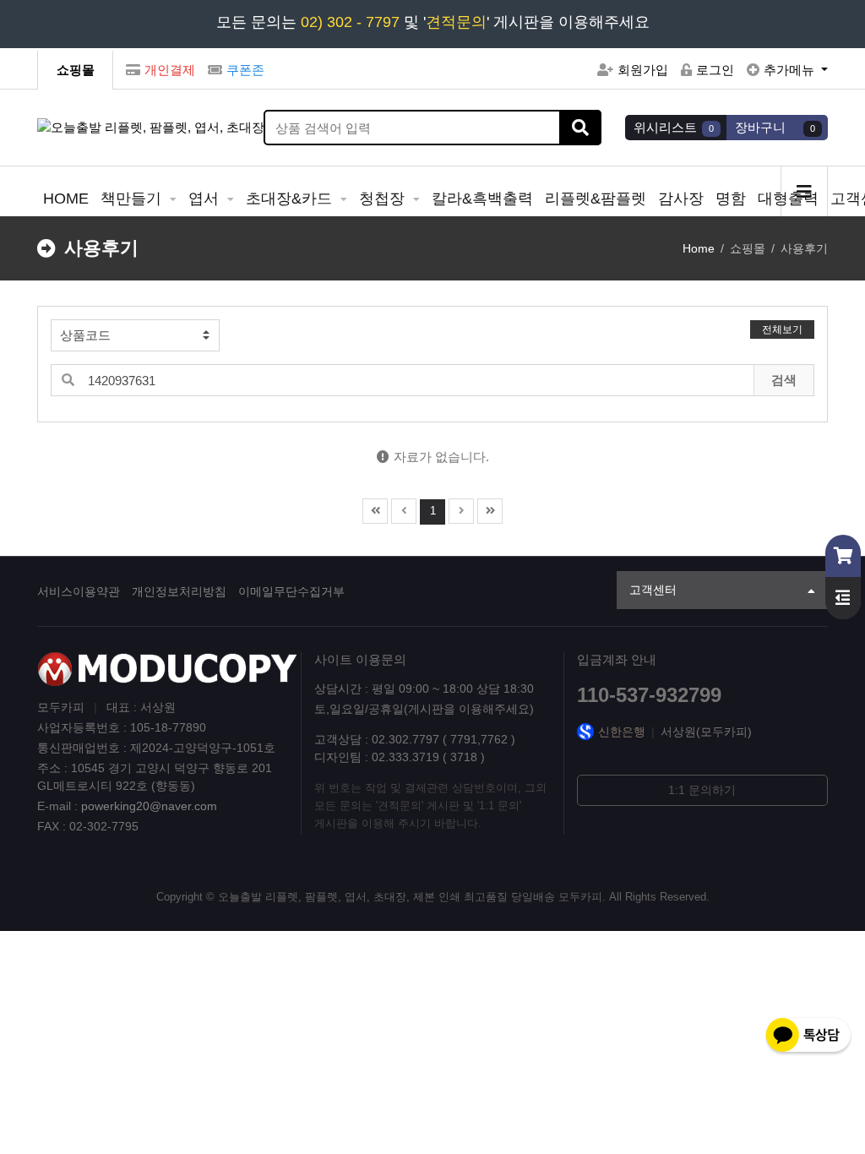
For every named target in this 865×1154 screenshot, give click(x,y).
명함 (730, 198)
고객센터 (653, 589)
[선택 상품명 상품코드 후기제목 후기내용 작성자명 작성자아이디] (135, 335)
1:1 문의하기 (702, 790)
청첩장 (384, 198)
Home (699, 248)
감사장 (681, 198)
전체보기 (782, 329)
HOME (66, 198)
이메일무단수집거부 (291, 591)
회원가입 (642, 70)
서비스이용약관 (78, 591)
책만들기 (133, 198)
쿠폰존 (245, 70)
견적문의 (456, 22)
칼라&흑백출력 (482, 198)
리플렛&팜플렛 (595, 198)
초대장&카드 (291, 198)
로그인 (715, 70)
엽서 (205, 198)
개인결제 (169, 70)
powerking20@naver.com (149, 806)
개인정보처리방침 (179, 591)
